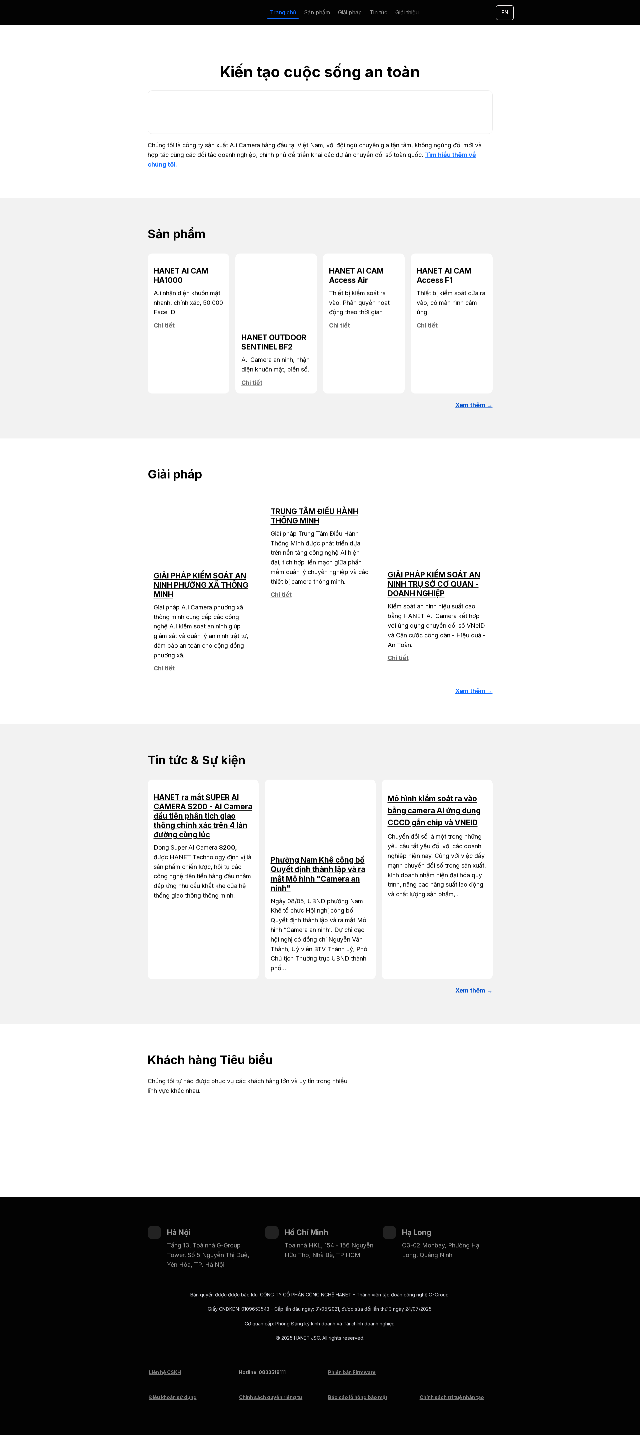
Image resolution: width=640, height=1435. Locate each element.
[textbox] (320, 12)
